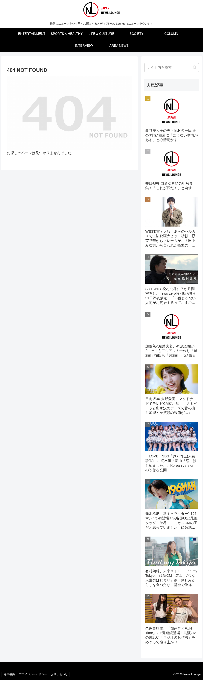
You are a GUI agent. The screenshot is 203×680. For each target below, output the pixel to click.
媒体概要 (9, 674)
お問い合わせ (59, 674)
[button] (194, 67)
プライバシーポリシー (33, 674)
